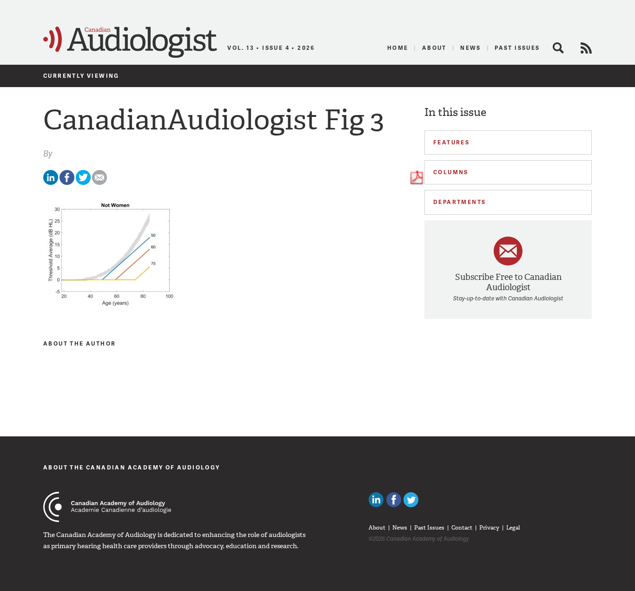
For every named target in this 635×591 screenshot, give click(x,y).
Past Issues (517, 48)
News (470, 48)
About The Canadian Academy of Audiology (131, 467)
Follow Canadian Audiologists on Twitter (410, 499)
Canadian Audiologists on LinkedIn (376, 499)
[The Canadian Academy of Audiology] (107, 507)
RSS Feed (586, 48)
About (434, 48)
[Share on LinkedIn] (50, 182)
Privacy (489, 527)
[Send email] (99, 182)
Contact (461, 527)
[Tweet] (83, 182)
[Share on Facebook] (67, 182)
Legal (513, 527)
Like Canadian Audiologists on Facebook (393, 499)
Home (398, 48)
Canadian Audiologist (130, 42)
